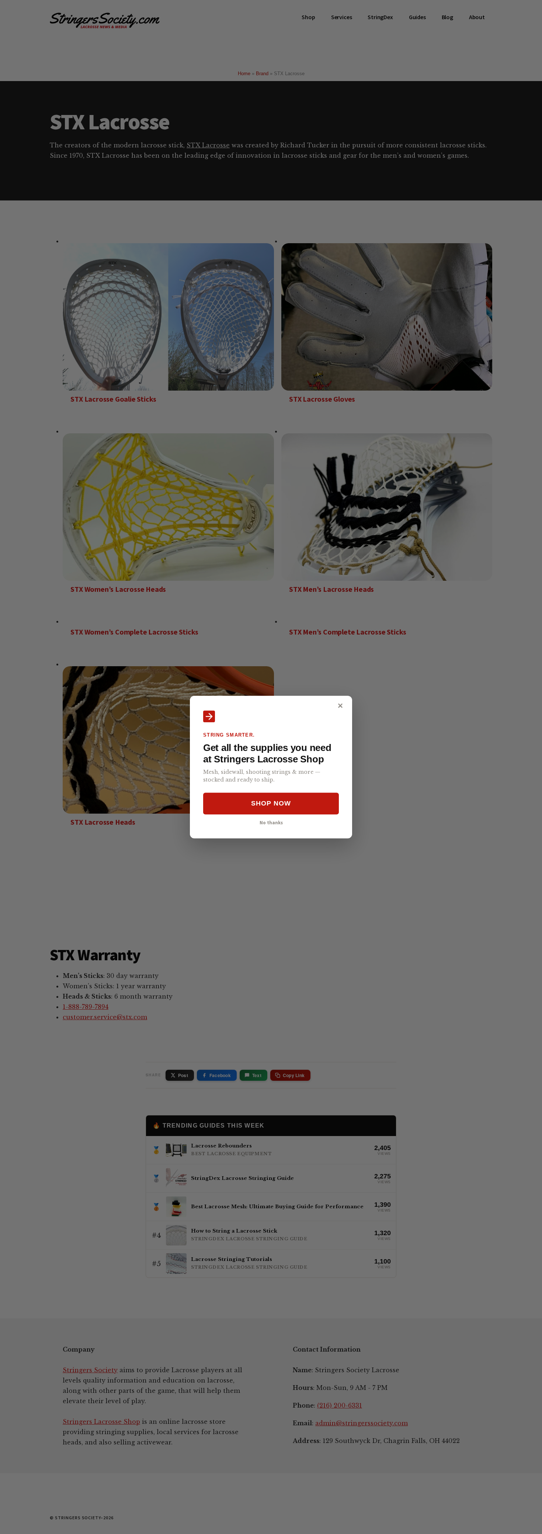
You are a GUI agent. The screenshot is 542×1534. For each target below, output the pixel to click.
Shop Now (271, 803)
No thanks (271, 822)
